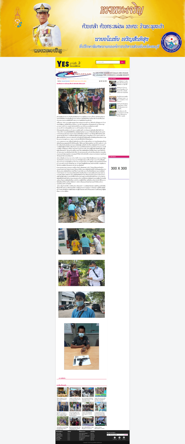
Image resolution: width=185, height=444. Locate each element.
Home (58, 78)
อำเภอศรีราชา (81, 438)
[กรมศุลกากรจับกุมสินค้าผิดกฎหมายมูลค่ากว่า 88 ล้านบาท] (88, 411)
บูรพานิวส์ (58, 439)
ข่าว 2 (69, 434)
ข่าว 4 (69, 437)
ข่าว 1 (69, 433)
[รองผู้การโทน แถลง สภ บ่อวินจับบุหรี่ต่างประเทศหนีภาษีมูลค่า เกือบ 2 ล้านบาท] (101, 396)
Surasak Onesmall (65, 81)
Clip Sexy (92, 434)
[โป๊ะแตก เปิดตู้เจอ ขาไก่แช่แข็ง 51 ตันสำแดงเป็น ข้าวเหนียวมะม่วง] (63, 396)
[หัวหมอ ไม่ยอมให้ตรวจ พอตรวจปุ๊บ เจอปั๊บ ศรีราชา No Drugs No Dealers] (75, 411)
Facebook (115, 439)
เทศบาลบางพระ (82, 437)
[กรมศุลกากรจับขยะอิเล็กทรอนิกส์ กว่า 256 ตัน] (101, 425)
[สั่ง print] (102, 81)
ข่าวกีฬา (86, 69)
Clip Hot (92, 433)
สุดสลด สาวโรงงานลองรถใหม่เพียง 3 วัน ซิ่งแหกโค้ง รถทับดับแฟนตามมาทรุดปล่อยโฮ (118, 91)
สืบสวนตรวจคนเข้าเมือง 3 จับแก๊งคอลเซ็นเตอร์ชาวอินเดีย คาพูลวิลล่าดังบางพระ (74, 428)
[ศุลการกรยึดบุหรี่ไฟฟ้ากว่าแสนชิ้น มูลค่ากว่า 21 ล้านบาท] (88, 425)
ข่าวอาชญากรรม (65, 69)
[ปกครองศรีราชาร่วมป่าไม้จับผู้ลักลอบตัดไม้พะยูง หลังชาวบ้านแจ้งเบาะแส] (63, 425)
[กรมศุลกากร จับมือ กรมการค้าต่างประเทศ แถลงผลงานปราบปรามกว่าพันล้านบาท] (75, 396)
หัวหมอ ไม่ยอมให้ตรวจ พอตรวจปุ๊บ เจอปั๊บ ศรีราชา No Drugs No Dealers (74, 414)
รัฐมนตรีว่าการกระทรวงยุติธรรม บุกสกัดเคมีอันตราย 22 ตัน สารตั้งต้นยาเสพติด (62, 414)
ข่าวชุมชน (80, 69)
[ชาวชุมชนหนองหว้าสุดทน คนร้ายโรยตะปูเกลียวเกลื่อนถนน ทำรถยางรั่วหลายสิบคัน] (101, 411)
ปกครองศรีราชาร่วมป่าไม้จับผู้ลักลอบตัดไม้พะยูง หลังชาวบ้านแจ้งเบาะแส (62, 428)
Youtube (124, 439)
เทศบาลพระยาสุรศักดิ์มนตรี (84, 435)
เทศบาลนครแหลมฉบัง (83, 433)
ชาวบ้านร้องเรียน (104, 69)
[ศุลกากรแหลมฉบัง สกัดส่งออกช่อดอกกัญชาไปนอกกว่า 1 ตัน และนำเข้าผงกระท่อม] (88, 396)
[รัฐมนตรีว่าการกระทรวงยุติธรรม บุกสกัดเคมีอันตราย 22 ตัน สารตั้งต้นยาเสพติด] (63, 411)
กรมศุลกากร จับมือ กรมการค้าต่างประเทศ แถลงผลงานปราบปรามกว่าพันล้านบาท (75, 399)
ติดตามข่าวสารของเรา (111, 432)
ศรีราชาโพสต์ (58, 438)
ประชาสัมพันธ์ (96, 69)
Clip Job (92, 438)
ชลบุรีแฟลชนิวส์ (59, 434)
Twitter (119, 439)
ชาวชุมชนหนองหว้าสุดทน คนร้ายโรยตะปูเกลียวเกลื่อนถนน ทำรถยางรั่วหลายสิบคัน (100, 414)
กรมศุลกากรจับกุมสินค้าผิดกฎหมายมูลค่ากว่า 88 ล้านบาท (87, 414)
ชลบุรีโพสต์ (58, 437)
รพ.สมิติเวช (81, 439)
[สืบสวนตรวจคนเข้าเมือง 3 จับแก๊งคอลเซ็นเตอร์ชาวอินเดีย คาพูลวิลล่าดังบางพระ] (75, 425)
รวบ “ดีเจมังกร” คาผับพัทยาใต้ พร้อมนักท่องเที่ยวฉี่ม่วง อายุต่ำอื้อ (122, 83)
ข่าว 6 (69, 439)
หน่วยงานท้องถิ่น (73, 69)
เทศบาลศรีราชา (82, 434)
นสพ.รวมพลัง (58, 433)
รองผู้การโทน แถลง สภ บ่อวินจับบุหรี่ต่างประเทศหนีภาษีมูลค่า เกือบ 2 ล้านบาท (100, 399)
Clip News (92, 437)
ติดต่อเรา (111, 69)
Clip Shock (92, 435)
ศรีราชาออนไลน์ (59, 435)
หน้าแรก (58, 69)
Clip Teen (92, 439)
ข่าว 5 (69, 438)
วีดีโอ (91, 69)
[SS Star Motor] (93, 77)
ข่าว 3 (69, 435)
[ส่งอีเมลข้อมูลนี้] (100, 81)
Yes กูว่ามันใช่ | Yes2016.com (96, 442)
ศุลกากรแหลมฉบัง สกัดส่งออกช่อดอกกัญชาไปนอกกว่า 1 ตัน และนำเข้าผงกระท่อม (87, 399)
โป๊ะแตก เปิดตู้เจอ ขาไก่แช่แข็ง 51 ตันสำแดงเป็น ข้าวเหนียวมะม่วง (62, 399)
